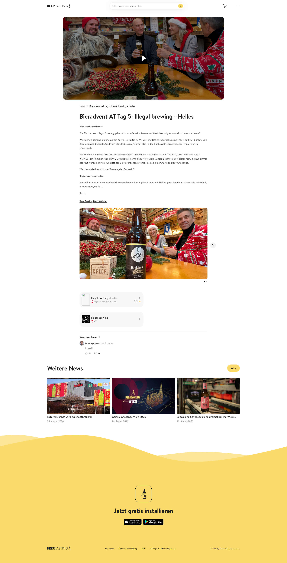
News (82, 106)
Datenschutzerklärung (128, 548)
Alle (233, 368)
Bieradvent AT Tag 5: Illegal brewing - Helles (112, 106)
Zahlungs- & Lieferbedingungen (163, 548)
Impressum (109, 548)
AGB (143, 548)
